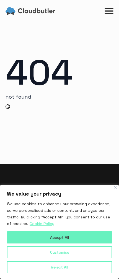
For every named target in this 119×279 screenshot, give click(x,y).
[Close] (115, 187)
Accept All (59, 237)
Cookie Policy (42, 223)
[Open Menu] (109, 11)
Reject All (59, 267)
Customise (59, 252)
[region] (59, 232)
